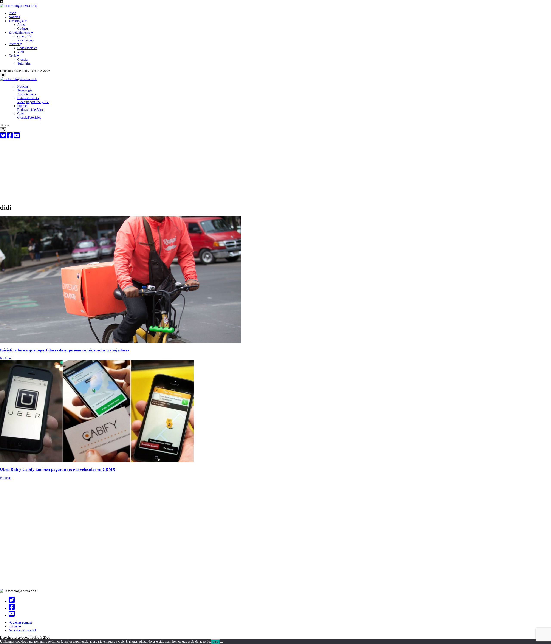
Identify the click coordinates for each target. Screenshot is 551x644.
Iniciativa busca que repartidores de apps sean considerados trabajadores (64, 350)
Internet (14, 44)
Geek (13, 55)
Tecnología (17, 21)
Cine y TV (24, 36)
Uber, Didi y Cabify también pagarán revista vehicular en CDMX (57, 469)
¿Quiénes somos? (20, 622)
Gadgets (22, 28)
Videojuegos (25, 40)
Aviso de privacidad (22, 630)
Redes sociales (27, 48)
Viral (20, 52)
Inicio (12, 13)
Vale (215, 641)
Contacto (15, 626)
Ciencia (22, 59)
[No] (221, 642)
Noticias (14, 17)
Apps (21, 24)
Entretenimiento (20, 32)
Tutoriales (24, 63)
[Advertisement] (129, 169)
